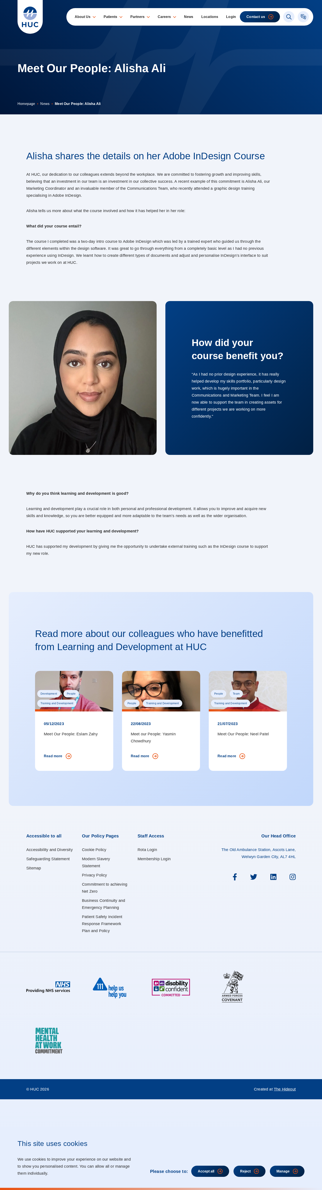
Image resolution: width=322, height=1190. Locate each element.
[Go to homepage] (30, 17)
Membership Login (154, 859)
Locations (209, 17)
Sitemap (33, 868)
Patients (110, 17)
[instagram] (293, 876)
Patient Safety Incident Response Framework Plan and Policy (102, 924)
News (188, 17)
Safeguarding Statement (48, 859)
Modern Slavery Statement (96, 862)
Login (231, 17)
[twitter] (253, 876)
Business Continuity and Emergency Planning (103, 904)
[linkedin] (273, 876)
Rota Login (147, 850)
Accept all (206, 1171)
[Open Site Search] (288, 16)
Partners (137, 17)
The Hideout (285, 1089)
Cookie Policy (94, 850)
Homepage (26, 104)
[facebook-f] (235, 876)
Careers (164, 17)
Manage (283, 1171)
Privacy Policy (94, 875)
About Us (82, 17)
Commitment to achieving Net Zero (104, 888)
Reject (245, 1171)
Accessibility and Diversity (49, 850)
